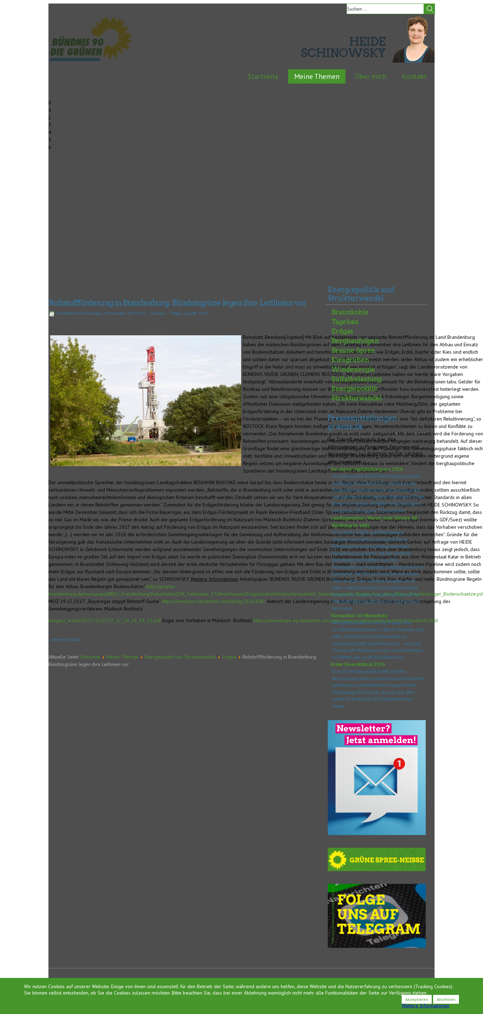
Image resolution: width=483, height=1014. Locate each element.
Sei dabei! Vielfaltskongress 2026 (367, 469)
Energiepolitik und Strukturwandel (180, 657)
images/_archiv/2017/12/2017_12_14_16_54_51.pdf (104, 620)
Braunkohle (350, 312)
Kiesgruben (350, 360)
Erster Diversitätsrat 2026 (358, 664)
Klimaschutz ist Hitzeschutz (359, 615)
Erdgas (74, 639)
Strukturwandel (356, 398)
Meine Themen (316, 76)
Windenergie (353, 369)
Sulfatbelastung (356, 379)
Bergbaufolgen (355, 340)
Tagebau (345, 321)
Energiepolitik (354, 388)
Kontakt (414, 76)
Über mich (370, 76)
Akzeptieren (416, 999)
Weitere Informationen (425, 1005)
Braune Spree (353, 350)
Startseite (263, 76)
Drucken (158, 313)
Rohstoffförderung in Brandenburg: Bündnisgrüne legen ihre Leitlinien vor (177, 302)
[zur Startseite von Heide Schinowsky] (413, 61)
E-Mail (175, 313)
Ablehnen (446, 999)
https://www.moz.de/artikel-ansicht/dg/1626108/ (213, 601)
